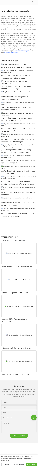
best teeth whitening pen (22, 51)
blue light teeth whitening (11, 52)
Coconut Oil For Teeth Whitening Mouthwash (14, 320)
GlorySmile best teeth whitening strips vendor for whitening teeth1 (16, 87)
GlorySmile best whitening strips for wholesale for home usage (15, 98)
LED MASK (14, 240)
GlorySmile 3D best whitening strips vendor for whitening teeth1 (18, 161)
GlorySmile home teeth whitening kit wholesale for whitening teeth (15, 77)
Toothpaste (5, 240)
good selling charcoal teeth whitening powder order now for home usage (16, 151)
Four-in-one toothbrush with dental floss (17, 266)
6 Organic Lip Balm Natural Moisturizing (16, 348)
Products (22, 240)
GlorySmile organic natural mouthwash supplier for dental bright (16, 119)
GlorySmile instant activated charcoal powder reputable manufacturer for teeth (17, 183)
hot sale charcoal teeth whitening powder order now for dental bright (17, 140)
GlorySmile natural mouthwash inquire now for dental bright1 (18, 130)
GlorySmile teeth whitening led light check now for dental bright (17, 204)
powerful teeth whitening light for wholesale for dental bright (18, 193)
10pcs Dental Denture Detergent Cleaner (17, 374)
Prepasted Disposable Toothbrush (14, 293)
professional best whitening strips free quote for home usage (18, 172)
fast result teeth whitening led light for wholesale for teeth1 (16, 108)
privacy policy (5, 460)
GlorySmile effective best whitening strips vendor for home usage (17, 214)
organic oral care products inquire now (16, 67)
